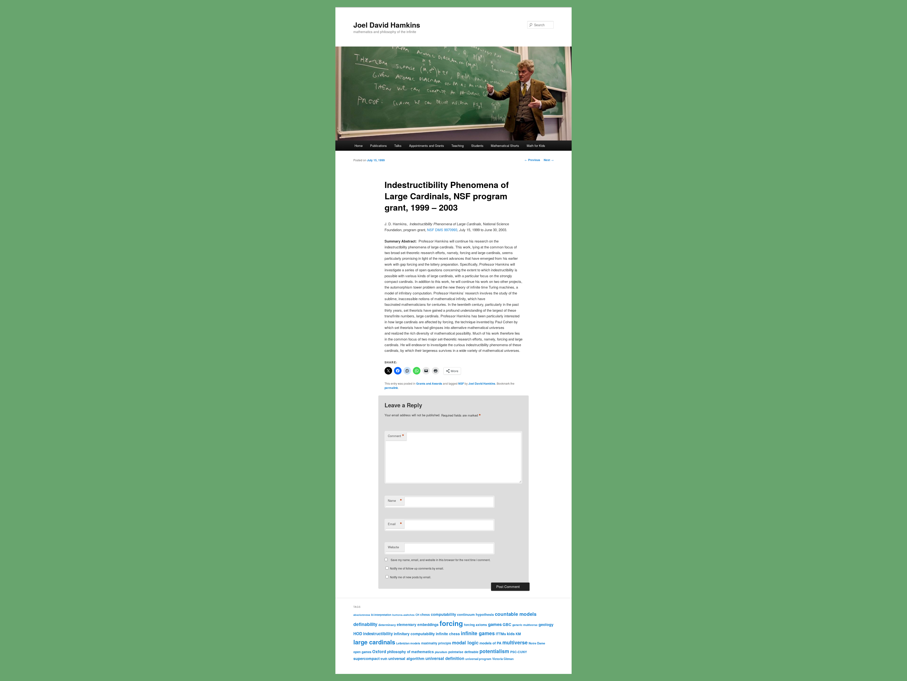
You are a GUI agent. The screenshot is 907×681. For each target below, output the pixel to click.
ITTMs (501, 633)
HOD (357, 633)
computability (443, 614)
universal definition (444, 658)
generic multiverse (525, 625)
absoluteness (361, 615)
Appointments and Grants (426, 145)
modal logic (465, 642)
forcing (451, 623)
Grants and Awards (429, 383)
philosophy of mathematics (410, 651)
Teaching (457, 145)
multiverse (515, 642)
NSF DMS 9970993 (442, 229)
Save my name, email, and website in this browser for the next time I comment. (440, 560)
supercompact (366, 658)
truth (384, 658)
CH (417, 615)
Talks (398, 145)
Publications (378, 145)
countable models (515, 613)
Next (549, 160)
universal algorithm (406, 658)
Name (395, 500)
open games (362, 652)
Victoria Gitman (503, 659)
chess (425, 614)
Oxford (379, 651)
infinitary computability (414, 633)
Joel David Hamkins (386, 25)
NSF (461, 383)
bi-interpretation (381, 615)
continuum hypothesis (475, 614)
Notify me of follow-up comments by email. (417, 568)
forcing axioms (475, 624)
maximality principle (436, 643)
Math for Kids (536, 145)
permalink (391, 388)
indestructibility (378, 633)
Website (393, 547)
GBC (507, 624)
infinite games (478, 633)
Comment (396, 436)
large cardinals (374, 642)
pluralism (441, 652)
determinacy (387, 625)
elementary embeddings (418, 624)
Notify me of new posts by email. (410, 577)
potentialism (494, 651)
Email (395, 524)
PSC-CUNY (518, 652)
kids (511, 633)
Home (359, 145)
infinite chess (448, 633)
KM (518, 633)
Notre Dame (537, 643)
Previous (532, 160)
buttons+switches (403, 615)
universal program (478, 659)
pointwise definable (463, 652)
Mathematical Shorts (505, 145)
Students (477, 145)
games (495, 624)
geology (546, 624)
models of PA (490, 643)
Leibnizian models (408, 643)
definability (365, 624)
